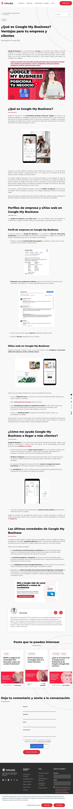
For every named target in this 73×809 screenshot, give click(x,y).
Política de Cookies (23, 800)
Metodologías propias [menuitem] (28, 779)
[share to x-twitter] (71, 402)
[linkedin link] (55, 612)
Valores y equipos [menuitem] (27, 781)
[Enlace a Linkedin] (8, 780)
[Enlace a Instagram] (6, 780)
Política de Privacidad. (62, 792)
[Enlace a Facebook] (11, 780)
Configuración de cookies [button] (33, 805)
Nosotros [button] (21, 3)
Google (4, 20)
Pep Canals (66, 685)
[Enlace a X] (14, 780)
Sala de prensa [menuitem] (26, 787)
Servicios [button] (29, 3)
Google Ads (13, 519)
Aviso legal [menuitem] (40, 776)
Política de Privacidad (43, 741)
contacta (65, 3)
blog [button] (52, 3)
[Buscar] (70, 14)
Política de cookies (42, 788)
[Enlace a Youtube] (3, 780)
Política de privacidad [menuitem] (43, 773)
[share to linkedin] (71, 394)
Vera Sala (18, 685)
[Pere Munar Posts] (61, 612)
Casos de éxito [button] (39, 3)
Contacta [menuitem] (25, 789)
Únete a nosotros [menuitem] (27, 784)
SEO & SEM (32, 653)
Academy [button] (46, 3)
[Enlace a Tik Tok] (17, 780)
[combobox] (62, 14)
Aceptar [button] (47, 805)
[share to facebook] (71, 398)
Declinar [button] (59, 805)
